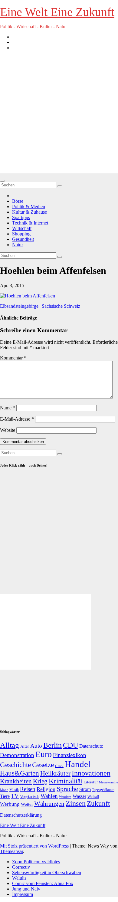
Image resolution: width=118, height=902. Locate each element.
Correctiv (21, 867)
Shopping (21, 233)
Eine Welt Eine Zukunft (57, 12)
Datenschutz (91, 746)
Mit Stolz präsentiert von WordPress (35, 845)
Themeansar (11, 851)
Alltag (9, 745)
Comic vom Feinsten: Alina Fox (42, 883)
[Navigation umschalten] (2, 181)
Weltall (93, 797)
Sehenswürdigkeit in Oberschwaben (46, 872)
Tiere (5, 796)
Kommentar (13, 357)
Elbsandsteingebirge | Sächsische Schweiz (40, 306)
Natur (17, 244)
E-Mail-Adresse (17, 418)
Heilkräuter (55, 773)
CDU (70, 745)
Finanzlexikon (69, 755)
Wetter (27, 804)
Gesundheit (23, 239)
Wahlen (49, 796)
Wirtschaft (21, 228)
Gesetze (43, 765)
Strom (85, 789)
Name (7, 407)
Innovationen (91, 773)
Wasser (79, 796)
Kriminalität (65, 781)
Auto (36, 746)
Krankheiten (16, 781)
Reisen (27, 789)
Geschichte (15, 765)
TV (15, 796)
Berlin (52, 745)
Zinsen (76, 803)
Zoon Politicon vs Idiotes (36, 861)
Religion (46, 789)
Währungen (49, 803)
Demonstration (17, 755)
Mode (4, 790)
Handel (77, 764)
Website (7, 430)
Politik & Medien (28, 206)
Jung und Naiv (26, 888)
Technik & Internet (30, 222)
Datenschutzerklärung (21, 815)
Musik (14, 790)
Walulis (19, 878)
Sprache (67, 788)
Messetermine (108, 782)
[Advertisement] (59, 114)
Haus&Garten (19, 773)
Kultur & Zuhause (29, 212)
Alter (24, 746)
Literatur (91, 782)
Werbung (10, 804)
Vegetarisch (29, 796)
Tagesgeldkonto (103, 790)
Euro (43, 754)
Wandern (65, 797)
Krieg (40, 781)
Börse (17, 201)
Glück (59, 766)
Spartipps (21, 217)
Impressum (22, 894)
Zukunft (98, 803)
